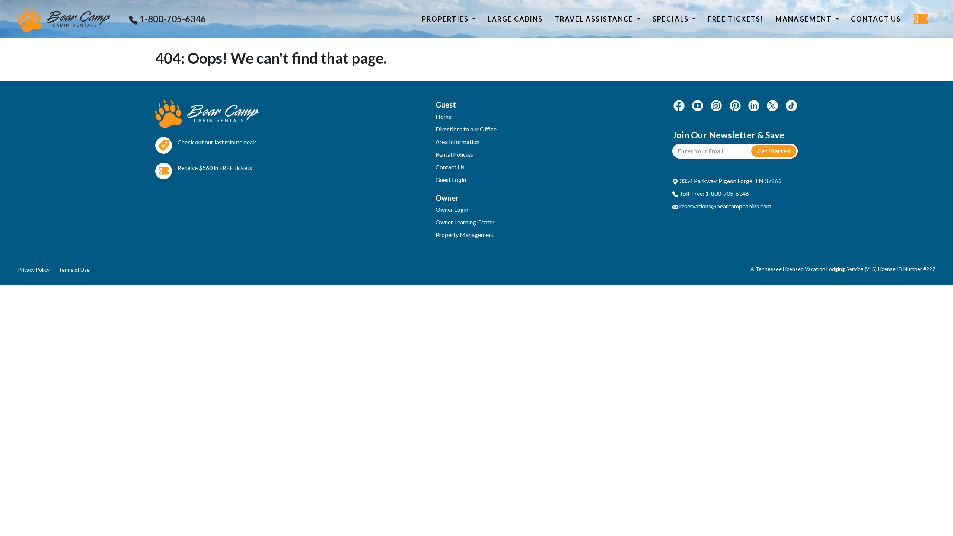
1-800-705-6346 (172, 18)
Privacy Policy (34, 270)
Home (444, 116)
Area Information (457, 141)
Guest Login (451, 179)
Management (804, 19)
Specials (672, 19)
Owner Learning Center (465, 222)
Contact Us (876, 19)
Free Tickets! (736, 19)
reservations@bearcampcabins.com (724, 206)
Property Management (465, 234)
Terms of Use (74, 270)
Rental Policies (454, 154)
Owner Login (452, 209)
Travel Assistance (595, 19)
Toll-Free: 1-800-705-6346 (713, 193)
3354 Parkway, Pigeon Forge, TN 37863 (729, 180)
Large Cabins (515, 19)
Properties (446, 19)
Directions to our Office (466, 129)
